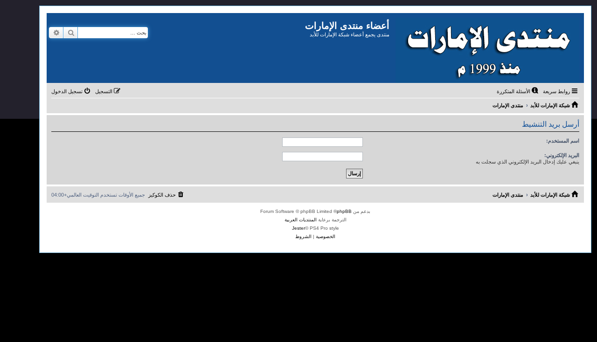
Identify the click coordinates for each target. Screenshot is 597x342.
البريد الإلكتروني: (561, 155)
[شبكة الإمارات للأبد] (486, 48)
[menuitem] (518, 91)
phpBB (344, 211)
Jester (298, 228)
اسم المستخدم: (562, 141)
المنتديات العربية (301, 219)
